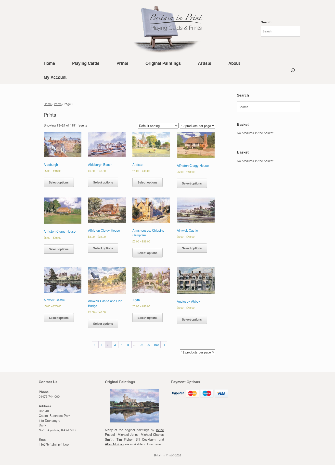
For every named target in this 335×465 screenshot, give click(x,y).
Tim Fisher (124, 439)
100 (156, 344)
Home (49, 63)
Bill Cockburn (146, 439)
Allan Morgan (114, 444)
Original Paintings (163, 63)
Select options (59, 182)
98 (141, 344)
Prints (122, 63)
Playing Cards (85, 63)
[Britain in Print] (167, 28)
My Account (55, 77)
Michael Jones (128, 434)
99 (148, 344)
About (234, 63)
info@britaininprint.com (55, 444)
